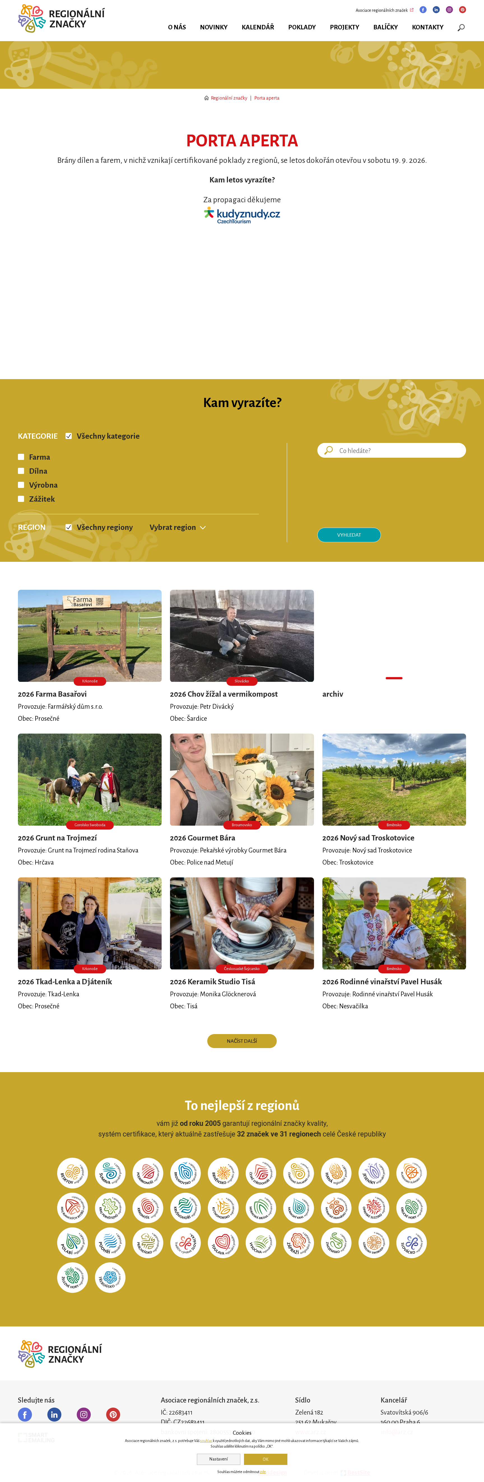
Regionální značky (228, 98)
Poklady (302, 27)
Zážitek (42, 499)
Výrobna (43, 485)
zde (263, 1472)
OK (265, 1459)
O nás (177, 27)
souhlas (206, 1441)
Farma (39, 457)
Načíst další (242, 1041)
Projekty (344, 27)
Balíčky (385, 27)
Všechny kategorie (108, 436)
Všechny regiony (105, 527)
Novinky (214, 27)
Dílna (38, 471)
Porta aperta (267, 98)
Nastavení (218, 1459)
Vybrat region (173, 527)
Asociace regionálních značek (382, 10)
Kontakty (428, 27)
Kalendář (258, 27)
